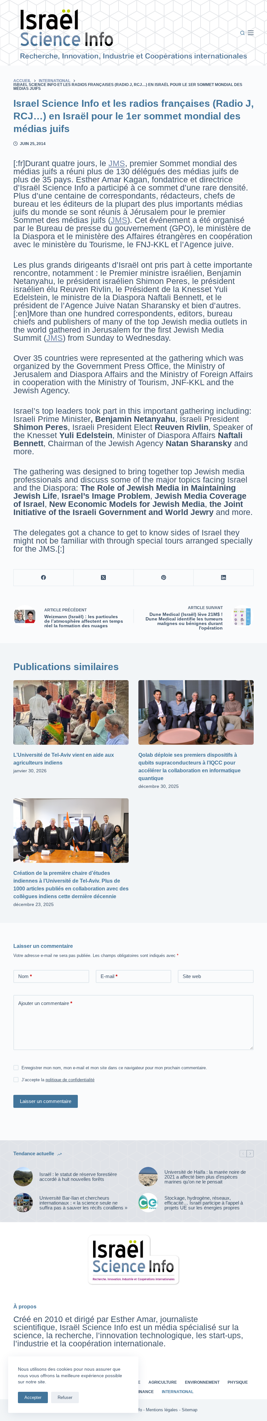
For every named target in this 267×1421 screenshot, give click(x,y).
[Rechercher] (242, 33)
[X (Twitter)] (104, 578)
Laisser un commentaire (45, 1101)
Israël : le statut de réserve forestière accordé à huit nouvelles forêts (78, 1177)
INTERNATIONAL (177, 1392)
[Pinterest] (164, 578)
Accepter (32, 1397)
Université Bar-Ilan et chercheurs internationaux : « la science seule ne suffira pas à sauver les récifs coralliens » (83, 1202)
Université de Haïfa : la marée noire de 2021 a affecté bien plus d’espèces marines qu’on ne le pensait (205, 1177)
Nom (25, 976)
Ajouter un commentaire (45, 1003)
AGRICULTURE (162, 1382)
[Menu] (251, 33)
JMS (116, 163)
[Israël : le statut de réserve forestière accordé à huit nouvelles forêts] (23, 1176)
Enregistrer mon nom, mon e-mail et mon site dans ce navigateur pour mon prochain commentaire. (114, 1067)
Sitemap (189, 1409)
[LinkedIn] (224, 578)
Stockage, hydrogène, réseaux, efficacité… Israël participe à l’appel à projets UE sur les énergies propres (203, 1202)
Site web (192, 976)
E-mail (109, 976)
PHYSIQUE (238, 1382)
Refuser (65, 1397)
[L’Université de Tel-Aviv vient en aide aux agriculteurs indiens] (71, 712)
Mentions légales (162, 1409)
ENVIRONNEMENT (202, 1382)
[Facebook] (44, 578)
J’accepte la (57, 1079)
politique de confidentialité (70, 1079)
